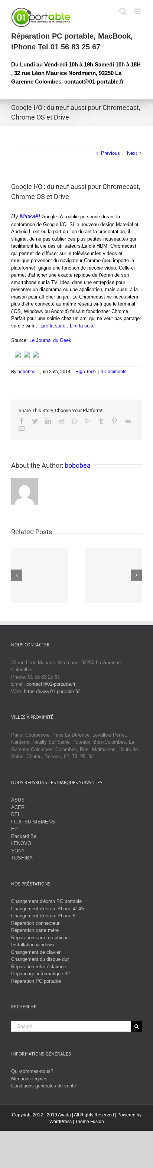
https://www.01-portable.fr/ (52, 691)
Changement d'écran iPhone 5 (43, 916)
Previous (110, 153)
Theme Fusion (89, 1121)
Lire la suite (52, 326)
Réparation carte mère (35, 930)
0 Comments (113, 371)
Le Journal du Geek (50, 340)
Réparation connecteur (35, 923)
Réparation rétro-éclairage (38, 966)
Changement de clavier (36, 952)
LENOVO (21, 843)
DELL (17, 814)
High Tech (85, 371)
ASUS (18, 800)
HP (14, 829)
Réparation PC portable (36, 981)
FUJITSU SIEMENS (33, 822)
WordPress (60, 1121)
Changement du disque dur (40, 959)
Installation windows (32, 944)
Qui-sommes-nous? (32, 1071)
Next (132, 153)
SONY (18, 851)
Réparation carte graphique (40, 937)
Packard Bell (25, 836)
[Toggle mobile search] (123, 11)
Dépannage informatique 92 (40, 973)
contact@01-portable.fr (50, 684)
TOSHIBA (22, 858)
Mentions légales (29, 1078)
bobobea (26, 371)
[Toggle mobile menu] (138, 11)
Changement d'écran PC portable (46, 901)
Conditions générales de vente (43, 1086)
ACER (18, 807)
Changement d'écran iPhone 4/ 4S (47, 908)
